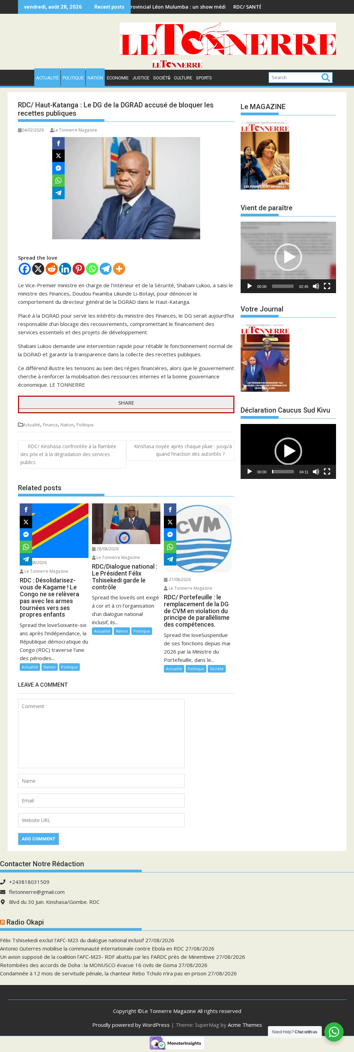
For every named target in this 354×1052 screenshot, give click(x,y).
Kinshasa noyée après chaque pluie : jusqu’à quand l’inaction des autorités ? (183, 450)
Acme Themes (245, 1024)
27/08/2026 (179, 579)
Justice (140, 77)
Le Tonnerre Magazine (75, 130)
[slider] (283, 286)
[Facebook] (25, 269)
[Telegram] (106, 269)
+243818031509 (29, 881)
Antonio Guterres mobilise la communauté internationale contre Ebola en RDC (92, 948)
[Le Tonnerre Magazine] (177, 65)
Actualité (47, 77)
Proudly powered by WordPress (131, 1024)
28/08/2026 (35, 563)
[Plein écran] (327, 286)
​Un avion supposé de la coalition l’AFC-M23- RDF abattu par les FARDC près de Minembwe (107, 956)
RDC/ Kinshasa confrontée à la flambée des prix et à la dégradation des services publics (68, 454)
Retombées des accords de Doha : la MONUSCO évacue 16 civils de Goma (88, 965)
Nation (95, 77)
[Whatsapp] (92, 269)
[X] (38, 269)
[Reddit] (52, 269)
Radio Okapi (25, 922)
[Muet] (316, 286)
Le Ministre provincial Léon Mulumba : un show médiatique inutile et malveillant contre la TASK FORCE (195, 6)
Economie (118, 77)
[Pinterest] (79, 269)
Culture (183, 77)
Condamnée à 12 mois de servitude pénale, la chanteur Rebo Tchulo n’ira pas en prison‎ (103, 973)
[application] (288, 257)
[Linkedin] (65, 269)
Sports (204, 77)
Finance (50, 425)
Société (161, 77)
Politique (73, 77)
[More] (119, 269)
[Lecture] (249, 286)
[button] (288, 257)
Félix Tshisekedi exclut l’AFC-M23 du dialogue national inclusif (72, 940)
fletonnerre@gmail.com (37, 891)
